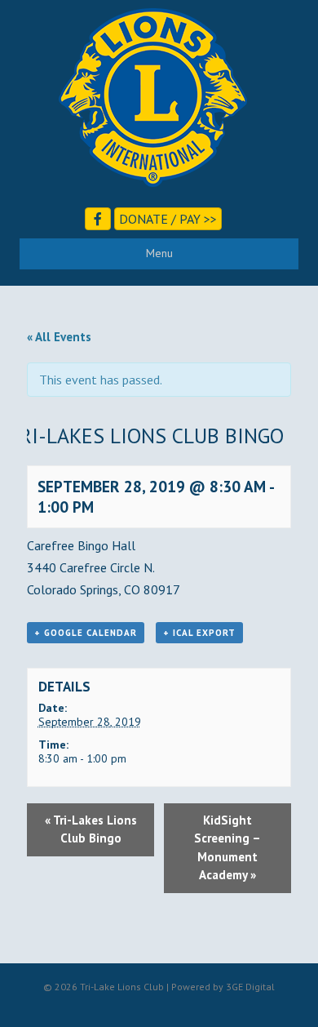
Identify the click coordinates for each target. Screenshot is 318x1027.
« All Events (59, 337)
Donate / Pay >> (168, 219)
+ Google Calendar (85, 632)
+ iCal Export (199, 632)
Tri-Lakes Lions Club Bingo (91, 829)
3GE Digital (250, 986)
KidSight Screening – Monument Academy (227, 847)
